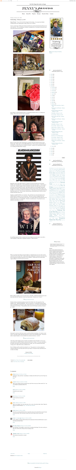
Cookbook (63, 176)
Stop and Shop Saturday (56, 207)
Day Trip (54, 178)
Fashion (53, 182)
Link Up (52, 196)
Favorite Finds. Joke (56, 184)
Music (57, 199)
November (53, 88)
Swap (60, 207)
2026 (51, 74)
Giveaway (54, 190)
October (53, 90)
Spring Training (54, 206)
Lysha (14, 410)
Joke (59, 194)
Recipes (63, 204)
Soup (57, 205)
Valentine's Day (55, 214)
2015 (51, 153)
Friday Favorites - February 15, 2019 (57, 127)
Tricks (60, 213)
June (52, 97)
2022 (51, 80)
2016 (51, 151)
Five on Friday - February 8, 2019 (57, 137)
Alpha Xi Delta (51, 169)
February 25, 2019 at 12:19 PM (20, 396)
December (53, 87)
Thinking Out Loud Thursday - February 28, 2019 (58, 108)
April (53, 100)
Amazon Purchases (62, 169)
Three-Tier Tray (52, 213)
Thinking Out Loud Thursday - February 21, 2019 (58, 119)
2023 (51, 79)
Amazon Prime (56, 169)
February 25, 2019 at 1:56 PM (20, 410)
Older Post (45, 453)
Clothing (50, 176)
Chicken (50, 175)
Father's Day (56, 182)
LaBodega (56, 195)
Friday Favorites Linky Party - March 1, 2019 (57, 106)
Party (54, 201)
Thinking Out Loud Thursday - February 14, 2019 (58, 129)
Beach (64, 170)
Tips (55, 213)
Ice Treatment (52, 194)
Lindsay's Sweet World (29, 353)
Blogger (40, 467)
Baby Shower (58, 170)
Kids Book (50, 195)
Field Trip (53, 185)
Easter (54, 179)
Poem (60, 201)
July (52, 95)
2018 (51, 148)
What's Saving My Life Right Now (60, 216)
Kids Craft (53, 195)
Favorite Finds (15, 361)
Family (50, 182)
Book (61, 171)
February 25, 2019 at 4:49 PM (26, 418)
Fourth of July (58, 187)
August (53, 93)
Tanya (14, 402)
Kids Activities (62, 194)
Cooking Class (51, 177)
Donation (50, 179)
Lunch (56, 196)
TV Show (63, 213)
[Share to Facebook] (30, 360)
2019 (51, 85)
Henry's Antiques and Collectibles (54, 192)
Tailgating (50, 208)
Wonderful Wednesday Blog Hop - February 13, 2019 (57, 132)
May (52, 98)
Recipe (60, 204)
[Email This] (27, 360)
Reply (14, 378)
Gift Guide (61, 189)
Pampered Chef (62, 200)
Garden (55, 189)
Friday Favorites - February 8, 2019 (57, 138)
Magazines (58, 196)
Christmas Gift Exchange (60, 175)
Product (63, 201)
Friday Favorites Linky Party (55, 188)
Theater (50, 210)
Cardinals (53, 174)
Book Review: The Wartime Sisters (57, 135)
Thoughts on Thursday (61, 211)
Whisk (50, 218)
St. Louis (58, 206)
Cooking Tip (55, 177)
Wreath (62, 219)
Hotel (59, 193)
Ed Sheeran (63, 179)
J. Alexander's (56, 194)
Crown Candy (51, 178)
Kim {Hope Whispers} (17, 425)
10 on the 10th (56, 168)
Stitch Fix (50, 207)
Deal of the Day (58, 178)
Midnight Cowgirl (16, 433)
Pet (58, 201)
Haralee (14, 374)
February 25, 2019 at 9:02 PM (26, 425)
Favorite (59, 182)
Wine (53, 218)
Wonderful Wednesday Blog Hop (57, 218)
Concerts (56, 176)
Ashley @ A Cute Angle (17, 418)
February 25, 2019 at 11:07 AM (21, 374)
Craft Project (63, 177)
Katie (14, 389)
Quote (61, 202)
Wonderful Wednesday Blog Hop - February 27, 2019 (57, 111)
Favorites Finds (62, 184)
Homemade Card (55, 193)
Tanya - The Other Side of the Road (29, 405)
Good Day (59, 190)
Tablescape (63, 207)
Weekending (22, 361)
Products (51, 202)
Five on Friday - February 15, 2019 (57, 125)
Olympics (53, 200)
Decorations (63, 178)
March (53, 102)
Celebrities (58, 174)
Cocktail (53, 176)
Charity (61, 174)
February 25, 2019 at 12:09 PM (20, 389)
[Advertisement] (29, 367)
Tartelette (54, 208)
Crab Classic (59, 177)
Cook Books (60, 176)
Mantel (64, 196)
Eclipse (59, 179)
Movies (19, 361)
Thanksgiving (62, 208)
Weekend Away (62, 215)
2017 (51, 149)
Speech (60, 205)
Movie (50, 199)
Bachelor (61, 170)
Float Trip (54, 187)
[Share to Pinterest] (31, 360)
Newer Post (12, 453)
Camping (50, 174)
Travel (58, 213)
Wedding (50, 215)
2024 (51, 77)
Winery (56, 218)
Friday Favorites (62, 187)
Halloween (63, 190)
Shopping (55, 205)
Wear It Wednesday (62, 214)
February (53, 103)
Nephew (50, 200)
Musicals (60, 199)
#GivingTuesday (51, 168)
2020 (51, 84)
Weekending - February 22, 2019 (56, 113)
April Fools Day (53, 170)
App (50, 170)
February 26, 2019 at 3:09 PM (24, 433)
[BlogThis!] (28, 360)
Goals (57, 190)
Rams (57, 204)
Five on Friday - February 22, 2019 (57, 114)
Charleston (63, 174)
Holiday (60, 192)
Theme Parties (54, 210)
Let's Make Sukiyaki (54, 134)
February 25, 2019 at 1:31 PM (20, 402)
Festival (50, 185)
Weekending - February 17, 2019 (56, 124)
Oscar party (57, 200)
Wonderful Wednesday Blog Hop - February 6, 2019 (57, 144)
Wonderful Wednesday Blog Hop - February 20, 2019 (57, 122)
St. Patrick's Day (62, 206)
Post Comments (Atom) (19, 455)
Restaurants (51, 205)
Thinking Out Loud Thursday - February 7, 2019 (58, 141)
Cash (55, 174)
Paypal (56, 201)
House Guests (61, 193)
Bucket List (63, 172)
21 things (63, 168)
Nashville (63, 199)
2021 (51, 82)
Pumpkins (58, 202)
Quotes (54, 204)
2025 (51, 75)
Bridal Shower (58, 172)
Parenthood (50, 201)
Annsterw (14, 381)
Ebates (56, 179)
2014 (51, 154)
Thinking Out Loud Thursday (57, 211)
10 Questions (60, 168)
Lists (54, 196)
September (53, 92)
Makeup (61, 196)
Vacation (50, 214)
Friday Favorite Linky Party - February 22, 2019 (57, 117)
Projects (55, 202)
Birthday (50, 171)
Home (29, 453)
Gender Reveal (58, 189)
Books (54, 172)
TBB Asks (58, 208)
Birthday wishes (54, 171)
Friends (52, 189)
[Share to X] (29, 360)
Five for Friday (57, 185)
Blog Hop (58, 171)
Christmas (54, 175)
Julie (14, 396)
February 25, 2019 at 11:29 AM (22, 381)
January (53, 146)
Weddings (55, 215)
